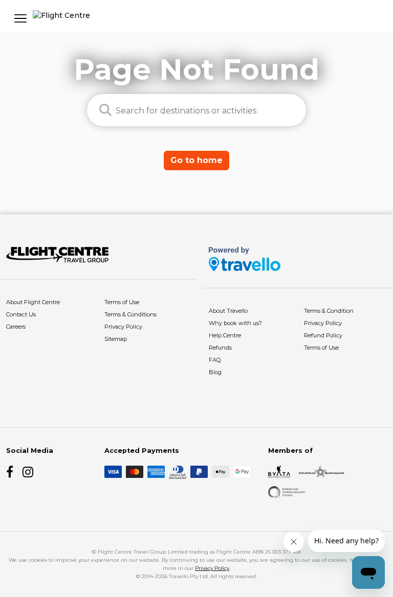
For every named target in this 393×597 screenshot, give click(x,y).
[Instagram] (29, 472)
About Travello (228, 310)
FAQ (215, 359)
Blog (215, 372)
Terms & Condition (329, 310)
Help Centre (225, 335)
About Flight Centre (33, 302)
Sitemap (115, 338)
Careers (16, 326)
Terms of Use (121, 302)
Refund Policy (323, 335)
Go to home (196, 160)
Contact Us (21, 314)
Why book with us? (235, 323)
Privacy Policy (123, 326)
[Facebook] (12, 472)
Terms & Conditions (130, 314)
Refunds (220, 347)
